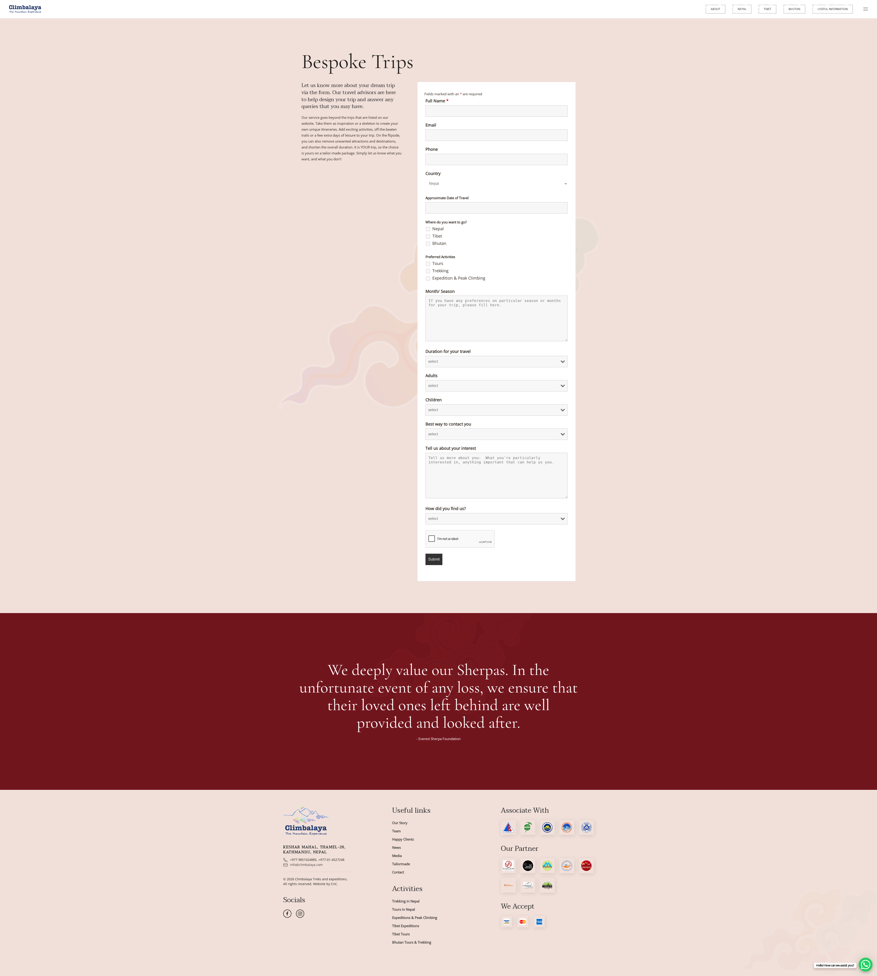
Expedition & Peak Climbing (458, 278)
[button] (715, 9)
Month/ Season (440, 291)
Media (397, 855)
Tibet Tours (401, 934)
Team (396, 831)
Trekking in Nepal (406, 901)
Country (433, 173)
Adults (431, 375)
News (396, 847)
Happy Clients (403, 839)
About (715, 9)
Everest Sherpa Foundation (439, 738)
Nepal (742, 9)
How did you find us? (445, 508)
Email (430, 125)
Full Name (437, 100)
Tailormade (401, 864)
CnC (334, 884)
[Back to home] (25, 9)
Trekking (440, 270)
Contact (398, 872)
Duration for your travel (448, 351)
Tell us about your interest (450, 448)
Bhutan (794, 9)
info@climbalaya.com (306, 864)
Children (433, 399)
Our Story (399, 822)
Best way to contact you (448, 424)
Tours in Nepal (403, 909)
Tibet (767, 9)
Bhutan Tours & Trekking (411, 942)
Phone (431, 149)
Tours (437, 263)
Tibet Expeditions (405, 925)
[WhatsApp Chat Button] (865, 964)
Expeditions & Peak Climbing (414, 917)
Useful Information (833, 9)
